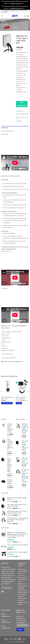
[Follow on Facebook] (2, 588)
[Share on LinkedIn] (20, 121)
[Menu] (2, 16)
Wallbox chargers (4, 23)
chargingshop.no (5, 628)
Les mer (19, 403)
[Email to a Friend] (26, 117)
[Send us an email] (8, 588)
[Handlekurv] (28, 16)
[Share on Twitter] (23, 117)
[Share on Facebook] (20, 117)
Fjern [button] (25, 3)
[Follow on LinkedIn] (2, 591)
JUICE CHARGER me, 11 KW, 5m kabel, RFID (21, 398)
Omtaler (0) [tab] (4, 134)
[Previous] (1, 394)
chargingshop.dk (5, 616)
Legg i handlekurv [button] (7, 403)
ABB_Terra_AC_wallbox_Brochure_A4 (12, 361)
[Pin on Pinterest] (17, 121)
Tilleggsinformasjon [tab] (7, 131)
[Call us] (11, 588)
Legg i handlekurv (22, 104)
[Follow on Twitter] (5, 588)
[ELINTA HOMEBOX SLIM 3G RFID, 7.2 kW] (7, 387)
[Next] (29, 394)
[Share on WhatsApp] (17, 117)
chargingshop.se (5, 622)
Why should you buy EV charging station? (22, 571)
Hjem (3, 21)
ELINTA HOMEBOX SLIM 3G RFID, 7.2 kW (7, 398)
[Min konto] (25, 16)
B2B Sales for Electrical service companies (23, 586)
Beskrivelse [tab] (4, 127)
